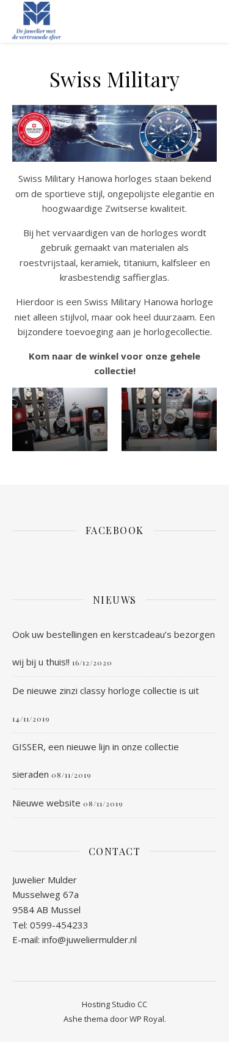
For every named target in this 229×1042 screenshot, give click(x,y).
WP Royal (146, 1018)
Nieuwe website (46, 803)
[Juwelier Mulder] (36, 21)
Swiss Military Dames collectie (169, 476)
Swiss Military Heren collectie (60, 476)
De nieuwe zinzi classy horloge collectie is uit (105, 690)
